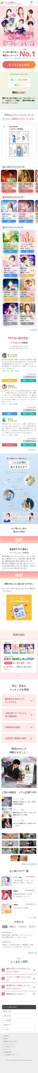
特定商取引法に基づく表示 (10, 1041)
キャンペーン (22, 926)
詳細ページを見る (28, 380)
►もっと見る (32, 917)
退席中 (10, 323)
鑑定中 (9, 221)
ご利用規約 (6, 1036)
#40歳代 (16, 404)
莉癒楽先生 (11, 386)
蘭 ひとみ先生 (12, 355)
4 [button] (23, 162)
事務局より (12, 926)
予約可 (27, 275)
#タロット (5, 404)
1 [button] (16, 162)
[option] (19, 141)
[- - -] (36, 3)
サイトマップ (6, 1049)
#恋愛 (11, 371)
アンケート (32, 926)
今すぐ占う (9, 191)
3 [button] (20, 162)
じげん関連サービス (10, 1055)
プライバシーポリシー (9, 1044)
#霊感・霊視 (5, 371)
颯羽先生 (10, 419)
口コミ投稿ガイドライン (9, 1046)
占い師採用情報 (7, 1052)
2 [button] (18, 162)
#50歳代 (17, 371)
